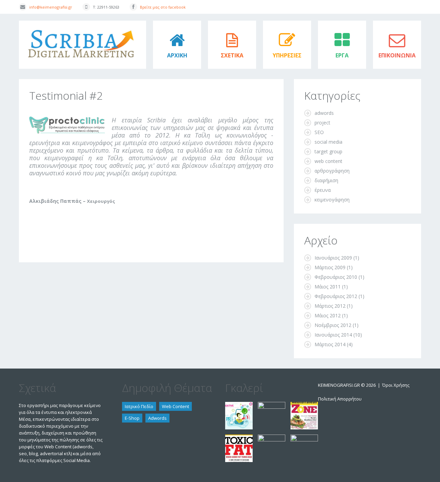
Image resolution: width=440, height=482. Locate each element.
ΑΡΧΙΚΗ (177, 55)
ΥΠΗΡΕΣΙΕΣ (287, 55)
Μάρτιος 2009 (330, 267)
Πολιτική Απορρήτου (340, 399)
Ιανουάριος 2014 (333, 334)
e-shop (132, 418)
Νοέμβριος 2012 (333, 325)
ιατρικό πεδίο (139, 406)
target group (328, 151)
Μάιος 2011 (328, 286)
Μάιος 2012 (328, 315)
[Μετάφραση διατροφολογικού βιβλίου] (304, 405)
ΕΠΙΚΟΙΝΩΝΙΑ (397, 55)
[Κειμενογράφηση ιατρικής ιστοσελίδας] (271, 438)
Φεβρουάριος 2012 (336, 296)
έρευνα (323, 190)
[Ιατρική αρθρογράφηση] (271, 405)
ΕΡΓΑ (342, 55)
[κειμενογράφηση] (239, 405)
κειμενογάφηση (332, 199)
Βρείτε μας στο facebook (163, 7)
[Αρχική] (82, 24)
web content (328, 161)
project (322, 122)
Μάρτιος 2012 (330, 306)
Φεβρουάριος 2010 (336, 277)
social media (328, 142)
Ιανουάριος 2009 (333, 257)
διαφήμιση (326, 180)
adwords (324, 113)
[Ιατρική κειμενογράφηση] (304, 438)
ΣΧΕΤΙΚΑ (232, 55)
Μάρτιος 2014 (330, 344)
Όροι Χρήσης (395, 385)
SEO (319, 132)
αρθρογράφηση (332, 170)
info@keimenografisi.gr (50, 7)
